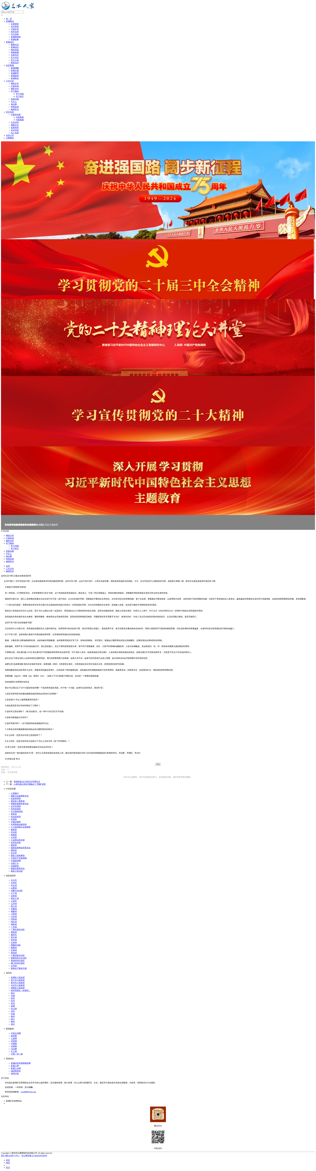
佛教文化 (15, 125)
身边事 (14, 104)
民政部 (14, 835)
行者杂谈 (15, 86)
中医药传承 (16, 115)
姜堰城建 (15, 68)
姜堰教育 (15, 73)
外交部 (14, 853)
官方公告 (15, 60)
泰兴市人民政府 (18, 983)
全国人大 (15, 863)
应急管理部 (16, 798)
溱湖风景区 (16, 1071)
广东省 (14, 927)
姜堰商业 (15, 78)
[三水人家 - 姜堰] (18, 10)
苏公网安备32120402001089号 (34, 1156)
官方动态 (15, 58)
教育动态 (15, 63)
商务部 (14, 814)
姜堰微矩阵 (16, 37)
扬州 (13, 1016)
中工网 (14, 1051)
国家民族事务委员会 (20, 804)
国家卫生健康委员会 (20, 796)
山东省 (14, 916)
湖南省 (14, 924)
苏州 (13, 1003)
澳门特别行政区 (18, 963)
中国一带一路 (17, 1054)
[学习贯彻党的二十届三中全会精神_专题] (158, 269)
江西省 (14, 914)
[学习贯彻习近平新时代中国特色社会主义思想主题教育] (158, 480)
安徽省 (14, 909)
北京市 (14, 880)
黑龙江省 (15, 898)
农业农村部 (16, 817)
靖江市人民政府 (18, 980)
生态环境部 (16, 806)
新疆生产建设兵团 (19, 968)
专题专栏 (15, 55)
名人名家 (15, 133)
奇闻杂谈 (15, 107)
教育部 (14, 845)
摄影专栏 (15, 89)
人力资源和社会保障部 (21, 827)
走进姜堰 (10, 65)
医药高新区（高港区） (21, 990)
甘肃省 (14, 950)
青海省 (14, 953)
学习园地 (15, 91)
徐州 (13, 998)
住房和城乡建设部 (19, 824)
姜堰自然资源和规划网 (21, 1063)
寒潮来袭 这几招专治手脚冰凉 (27, 782)
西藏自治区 (16, 945)
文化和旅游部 (17, 811)
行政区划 (15, 29)
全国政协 (15, 866)
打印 (158, 764)
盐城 (13, 1014)
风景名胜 (15, 32)
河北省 (14, 885)
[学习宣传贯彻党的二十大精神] (158, 411)
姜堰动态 (10, 42)
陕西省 (14, 948)
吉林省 (14, 896)
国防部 (14, 850)
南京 (13, 993)
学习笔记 (20, 96)
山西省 (14, 888)
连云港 (14, 1009)
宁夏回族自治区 (18, 955)
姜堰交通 (15, 70)
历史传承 (10, 112)
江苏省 (14, 904)
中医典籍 (20, 117)
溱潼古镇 (15, 1073)
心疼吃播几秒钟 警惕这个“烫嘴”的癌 (30, 784)
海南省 (14, 932)
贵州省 (14, 940)
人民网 (14, 1038)
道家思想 (15, 128)
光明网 (14, 1046)
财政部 (14, 830)
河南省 (14, 919)
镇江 (13, 1019)
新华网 (14, 1036)
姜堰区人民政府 (18, 977)
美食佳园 (15, 99)
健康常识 (15, 109)
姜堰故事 (15, 39)
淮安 (13, 1011)
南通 (13, 1006)
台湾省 (14, 966)
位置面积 (15, 24)
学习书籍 (20, 94)
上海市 (14, 901)
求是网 (14, 1041)
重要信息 (15, 45)
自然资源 (15, 26)
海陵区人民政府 (18, 988)
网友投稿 (15, 50)
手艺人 (14, 102)
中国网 (14, 1044)
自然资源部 (16, 809)
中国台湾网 (16, 1033)
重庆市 (14, 935)
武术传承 (15, 130)
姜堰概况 (10, 21)
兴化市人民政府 (18, 985)
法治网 (14, 1049)
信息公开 (10, 135)
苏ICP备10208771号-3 (10, 1156)
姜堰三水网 (16, 1068)
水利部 (14, 819)
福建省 (14, 911)
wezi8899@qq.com (28, 1092)
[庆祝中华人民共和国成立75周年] (158, 190)
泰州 (13, 1022)
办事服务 (10, 138)
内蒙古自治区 (17, 891)
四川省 (14, 937)
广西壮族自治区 (18, 929)
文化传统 (15, 34)
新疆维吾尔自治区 (19, 958)
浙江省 (14, 906)
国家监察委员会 (18, 868)
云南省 (14, 942)
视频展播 (15, 52)
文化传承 (15, 122)
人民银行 (15, 793)
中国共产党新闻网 (19, 858)
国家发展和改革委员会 (21, 848)
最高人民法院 (17, 871)
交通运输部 (16, 822)
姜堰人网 (15, 1066)
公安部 (14, 837)
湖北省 (14, 922)
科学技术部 (16, 843)
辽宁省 (14, 893)
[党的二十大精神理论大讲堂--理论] (158, 337)
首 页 (9, 19)
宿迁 (13, 1024)
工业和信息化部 (18, 840)
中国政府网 (16, 861)
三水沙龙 (10, 81)
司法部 (14, 832)
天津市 (14, 883)
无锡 (13, 996)
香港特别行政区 (18, 961)
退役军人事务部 (18, 801)
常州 (13, 1001)
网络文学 (15, 83)
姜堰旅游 (15, 76)
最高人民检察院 (18, 855)
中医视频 (20, 120)
